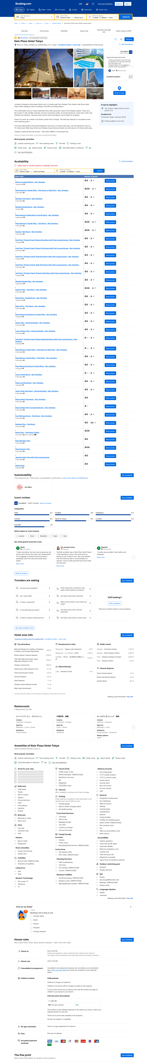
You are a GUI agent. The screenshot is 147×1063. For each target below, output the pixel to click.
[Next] (132, 66)
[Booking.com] (23, 4)
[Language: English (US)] (87, 3)
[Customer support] (93, 3)
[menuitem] (19, 9)
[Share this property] (121, 39)
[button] (119, 90)
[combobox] (34, 18)
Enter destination (25, 16)
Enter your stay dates (59, 964)
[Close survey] (131, 901)
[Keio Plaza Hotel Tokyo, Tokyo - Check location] (15, 45)
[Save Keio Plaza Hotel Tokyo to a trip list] (115, 39)
